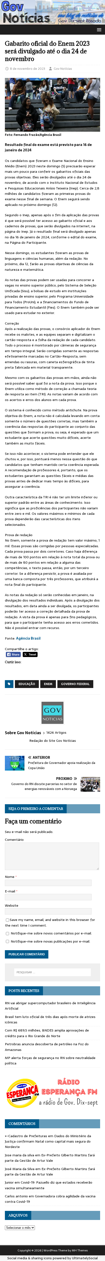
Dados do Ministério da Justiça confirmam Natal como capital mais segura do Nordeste (48, 1141)
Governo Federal (75, 684)
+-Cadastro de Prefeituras (26, 1136)
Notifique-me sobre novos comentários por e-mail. (51, 933)
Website (11, 905)
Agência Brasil (28, 638)
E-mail (10, 891)
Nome (10, 876)
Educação (27, 684)
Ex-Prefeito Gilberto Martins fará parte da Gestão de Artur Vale (50, 1157)
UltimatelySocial (85, 1258)
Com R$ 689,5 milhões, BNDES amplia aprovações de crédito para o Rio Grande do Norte (47, 1033)
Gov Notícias (63, 68)
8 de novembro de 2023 (27, 68)
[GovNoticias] (52, 21)
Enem (48, 684)
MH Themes (80, 1250)
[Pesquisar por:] (52, 972)
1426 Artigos (56, 732)
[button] (98, 29)
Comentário (14, 839)
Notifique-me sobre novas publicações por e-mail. (50, 941)
